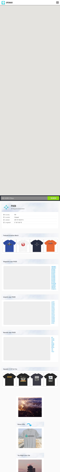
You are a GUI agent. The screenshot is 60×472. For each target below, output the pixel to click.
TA (52, 348)
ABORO (53, 268)
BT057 (53, 273)
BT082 (53, 275)
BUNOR (53, 283)
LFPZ (53, 307)
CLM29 (53, 285)
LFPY (53, 313)
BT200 (53, 279)
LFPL (52, 323)
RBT (52, 346)
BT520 (53, 280)
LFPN (53, 309)
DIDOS (53, 287)
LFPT (53, 306)
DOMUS (53, 289)
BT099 (53, 278)
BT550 (53, 282)
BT (52, 337)
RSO (52, 347)
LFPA (53, 312)
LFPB (53, 319)
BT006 (53, 269)
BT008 (53, 271)
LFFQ (53, 314)
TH (52, 350)
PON (52, 344)
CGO (52, 340)
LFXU (53, 303)
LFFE (53, 316)
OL (52, 341)
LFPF (53, 302)
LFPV (53, 310)
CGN (52, 339)
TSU (52, 351)
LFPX (53, 305)
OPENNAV (9, 2)
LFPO (53, 317)
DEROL (53, 286)
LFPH (53, 321)
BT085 (53, 276)
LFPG (53, 320)
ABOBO (53, 266)
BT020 (53, 272)
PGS (52, 343)
